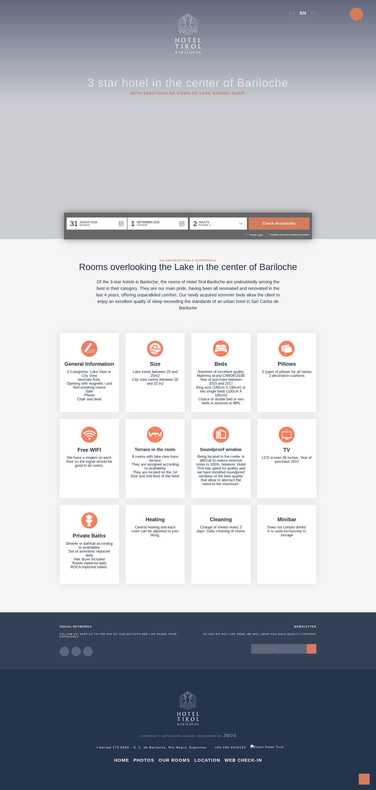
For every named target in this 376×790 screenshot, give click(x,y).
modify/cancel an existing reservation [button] (289, 234)
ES (292, 13)
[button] (97, 223)
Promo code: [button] (256, 235)
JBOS (230, 735)
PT (313, 13)
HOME (121, 760)
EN (303, 13)
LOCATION (207, 760)
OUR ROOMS (174, 760)
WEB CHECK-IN (243, 760)
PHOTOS (143, 760)
